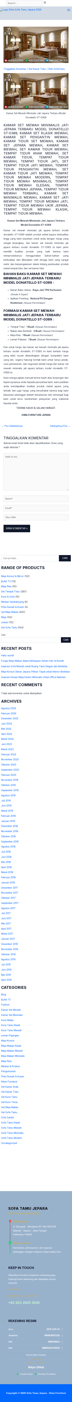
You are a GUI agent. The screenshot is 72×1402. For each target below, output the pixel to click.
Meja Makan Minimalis (13, 1056)
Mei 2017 (6, 923)
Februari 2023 (8, 754)
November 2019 (9, 780)
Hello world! (7, 655)
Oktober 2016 (8, 954)
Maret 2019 (7, 810)
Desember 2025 (9, 718)
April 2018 (6, 867)
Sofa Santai (7, 1117)
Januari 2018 (8, 882)
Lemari (4, 622)
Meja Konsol (7, 1040)
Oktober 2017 (8, 898)
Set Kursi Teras (9, 1102)
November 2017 (9, 892)
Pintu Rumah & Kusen (12, 607)
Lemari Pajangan (10, 1035)
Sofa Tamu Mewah (11, 1127)
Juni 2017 (6, 918)
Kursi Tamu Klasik (10, 1025)
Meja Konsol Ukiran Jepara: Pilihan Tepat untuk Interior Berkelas (35, 671)
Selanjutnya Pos (60, 426)
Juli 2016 (6, 964)
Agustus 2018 (8, 846)
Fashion (5, 1004)
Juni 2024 (6, 723)
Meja (3, 617)
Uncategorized (9, 1143)
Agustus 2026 (8, 708)
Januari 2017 (8, 939)
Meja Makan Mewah (12, 1051)
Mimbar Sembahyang (12, 602)
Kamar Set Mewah (11, 1010)
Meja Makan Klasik (11, 1046)
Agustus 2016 (8, 959)
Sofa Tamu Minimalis (12, 1133)
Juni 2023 (6, 744)
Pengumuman (8, 1071)
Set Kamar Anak (9, 1086)
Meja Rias (6, 586)
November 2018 (9, 831)
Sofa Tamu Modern (11, 1138)
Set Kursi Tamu (9, 1097)
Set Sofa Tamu (9, 627)
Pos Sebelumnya (12, 426)
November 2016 (9, 949)
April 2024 (6, 734)
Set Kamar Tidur (10, 1091)
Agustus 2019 (8, 795)
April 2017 (6, 928)
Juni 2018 (6, 857)
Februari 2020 (8, 775)
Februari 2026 (8, 713)
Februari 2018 (8, 877)
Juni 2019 (6, 805)
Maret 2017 (7, 933)
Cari (64, 558)
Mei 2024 (6, 728)
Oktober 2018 (8, 836)
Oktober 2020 (8, 764)
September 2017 (9, 903)
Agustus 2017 (8, 908)
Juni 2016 (6, 969)
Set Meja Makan (9, 612)
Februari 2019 (8, 816)
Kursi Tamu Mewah (11, 1030)
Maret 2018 (7, 872)
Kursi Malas (7, 1020)
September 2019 (10, 790)
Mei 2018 (6, 862)
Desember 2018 (9, 826)
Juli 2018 (6, 851)
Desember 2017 (9, 887)
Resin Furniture (9, 1081)
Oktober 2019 (8, 785)
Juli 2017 (6, 913)
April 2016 (6, 980)
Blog (3, 994)
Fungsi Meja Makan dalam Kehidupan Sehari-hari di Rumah (32, 661)
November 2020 (10, 759)
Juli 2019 (6, 800)
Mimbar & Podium (10, 1066)
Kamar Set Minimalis (12, 1015)
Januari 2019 (8, 821)
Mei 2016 (6, 975)
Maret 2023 (7, 749)
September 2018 (10, 841)
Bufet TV (6, 581)
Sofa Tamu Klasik (10, 1122)
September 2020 (10, 769)
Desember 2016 (9, 944)
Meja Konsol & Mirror (12, 576)
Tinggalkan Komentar (15, 69)
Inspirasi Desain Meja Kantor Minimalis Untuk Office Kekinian (33, 677)
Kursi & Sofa (8, 596)
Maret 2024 (7, 739)
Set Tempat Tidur (10, 591)
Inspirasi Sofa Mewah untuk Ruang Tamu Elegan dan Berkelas (34, 666)
